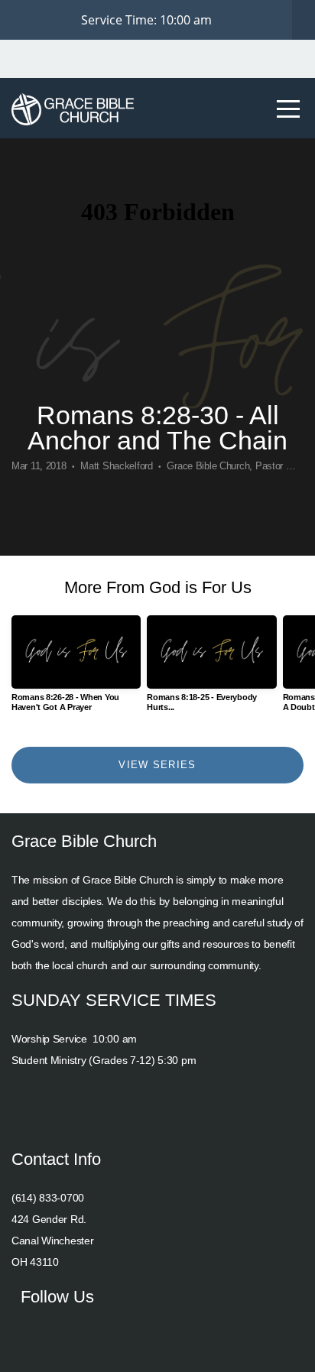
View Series (157, 764)
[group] (76, 669)
